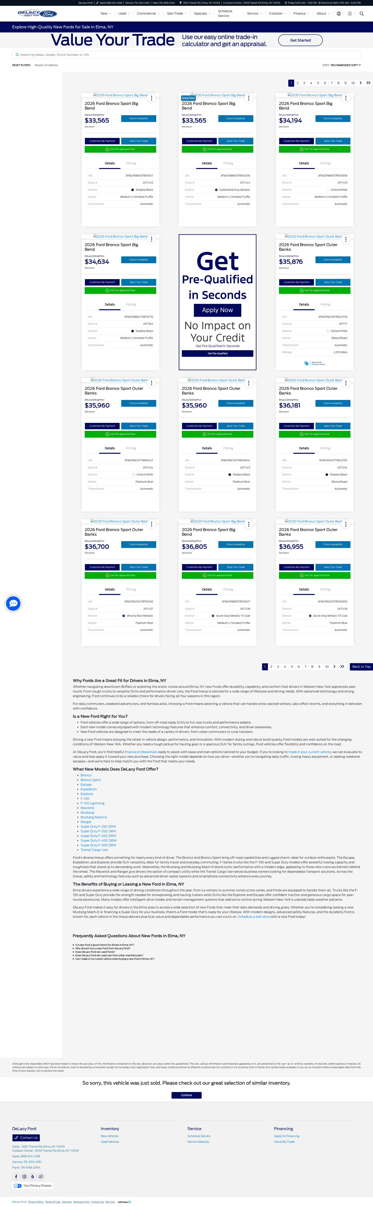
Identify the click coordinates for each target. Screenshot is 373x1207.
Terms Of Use (52, 1201)
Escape (86, 784)
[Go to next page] (360, 83)
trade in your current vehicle (309, 752)
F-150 (85, 798)
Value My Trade (284, 1141)
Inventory (110, 1128)
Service (194, 1128)
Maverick (87, 808)
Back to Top (361, 667)
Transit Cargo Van (94, 850)
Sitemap (67, 1201)
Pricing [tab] (131, 163)
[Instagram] (24, 1177)
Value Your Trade (139, 141)
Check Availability (138, 118)
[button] (151, 98)
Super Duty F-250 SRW (98, 826)
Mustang (87, 812)
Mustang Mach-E (94, 817)
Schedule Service (198, 1136)
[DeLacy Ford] (54, 13)
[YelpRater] (32, 1177)
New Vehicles (109, 1136)
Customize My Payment (102, 141)
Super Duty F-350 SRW (98, 831)
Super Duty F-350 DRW (98, 836)
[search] (362, 14)
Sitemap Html (81, 1201)
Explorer (87, 794)
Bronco (86, 775)
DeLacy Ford (19, 1201)
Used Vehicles (110, 1141)
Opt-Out (110, 1201)
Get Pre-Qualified (217, 353)
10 (353, 83)
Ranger (86, 822)
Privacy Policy (36, 1201)
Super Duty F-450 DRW (99, 840)
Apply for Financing (286, 1136)
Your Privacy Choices (37, 1185)
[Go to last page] (368, 83)
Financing (283, 1128)
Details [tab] (110, 163)
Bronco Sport (91, 780)
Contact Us (28, 1138)
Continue (186, 1095)
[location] (180, 2)
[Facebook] (16, 1177)
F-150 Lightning (93, 803)
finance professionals (141, 752)
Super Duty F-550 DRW (98, 845)
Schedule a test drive (254, 917)
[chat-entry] (13, 603)
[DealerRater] (40, 1177)
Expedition (89, 789)
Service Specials (198, 1141)
